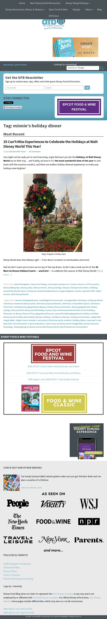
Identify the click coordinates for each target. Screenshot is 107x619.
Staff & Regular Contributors (17, 563)
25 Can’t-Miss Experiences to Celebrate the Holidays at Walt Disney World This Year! (50, 144)
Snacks (78, 291)
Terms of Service (11, 574)
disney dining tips (11, 287)
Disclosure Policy (11, 567)
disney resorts (40, 287)
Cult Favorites (92, 284)
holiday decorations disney (29, 317)
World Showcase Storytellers (74, 327)
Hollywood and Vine (80, 317)
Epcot (23, 291)
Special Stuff (88, 291)
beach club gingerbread (27, 300)
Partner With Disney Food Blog (18, 578)
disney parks (27, 287)
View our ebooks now (31, 487)
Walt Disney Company (62, 593)
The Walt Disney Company (45, 597)
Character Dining (39, 284)
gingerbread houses (44, 313)
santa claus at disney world (58, 323)
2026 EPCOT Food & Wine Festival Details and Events (53, 366)
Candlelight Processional (51, 300)
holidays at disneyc (61, 317)
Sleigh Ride (77, 323)
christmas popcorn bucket (48, 303)
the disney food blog (53, 17)
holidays (47, 317)
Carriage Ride (70, 300)
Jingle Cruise (21, 320)
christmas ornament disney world (19, 303)
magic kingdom (66, 291)
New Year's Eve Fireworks (15, 323)
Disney (50, 307)
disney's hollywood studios (76, 287)
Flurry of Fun (28, 313)
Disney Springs (55, 287)
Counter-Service (77, 284)
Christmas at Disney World (90, 300)
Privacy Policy (10, 571)
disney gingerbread (81, 307)
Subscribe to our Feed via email (18, 612)
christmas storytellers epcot (75, 303)
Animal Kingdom (22, 284)
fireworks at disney (12, 313)
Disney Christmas (62, 307)
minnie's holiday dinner (75, 320)
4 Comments (35, 151)
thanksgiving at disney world (27, 327)
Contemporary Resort (57, 284)
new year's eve (94, 320)
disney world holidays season (38, 310)
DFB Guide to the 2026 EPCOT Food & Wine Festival (53, 379)
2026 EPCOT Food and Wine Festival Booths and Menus (53, 372)
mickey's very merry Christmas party (46, 320)
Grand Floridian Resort (47, 291)
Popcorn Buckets (36, 323)
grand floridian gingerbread (68, 313)
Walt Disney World (19, 294)
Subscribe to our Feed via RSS (17, 608)
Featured (31, 291)
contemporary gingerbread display (29, 307)
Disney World (17, 310)
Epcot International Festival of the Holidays (74, 310)
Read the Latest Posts (15, 64)
